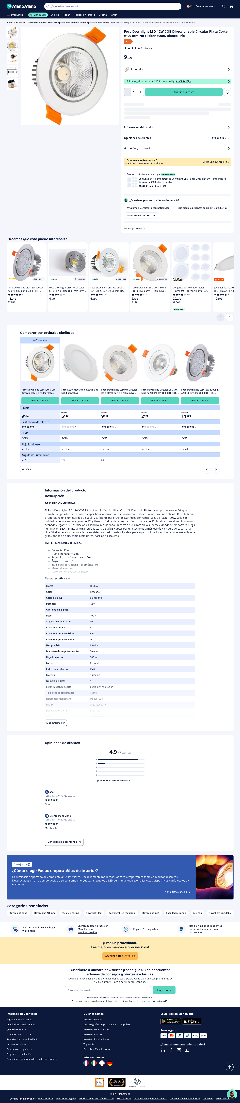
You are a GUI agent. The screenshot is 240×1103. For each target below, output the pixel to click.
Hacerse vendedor (17, 1044)
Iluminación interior (36, 22)
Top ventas (89, 1044)
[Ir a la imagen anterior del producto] (27, 76)
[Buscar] (48, 6)
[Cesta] (231, 6)
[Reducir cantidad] (127, 92)
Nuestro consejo (92, 1019)
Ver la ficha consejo (176, 891)
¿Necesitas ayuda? (17, 1029)
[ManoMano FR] (86, 1063)
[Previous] (207, 470)
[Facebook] (171, 1050)
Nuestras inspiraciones (96, 1039)
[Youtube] (187, 1050)
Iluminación (19, 22)
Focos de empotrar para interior (63, 22)
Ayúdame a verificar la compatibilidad (148, 207)
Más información (160, 1001)
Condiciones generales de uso (150, 1098)
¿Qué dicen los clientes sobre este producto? (201, 207)
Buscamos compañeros (19, 1049)
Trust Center (124, 1098)
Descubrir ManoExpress (96, 1049)
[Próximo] (230, 317)
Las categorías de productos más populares (107, 1024)
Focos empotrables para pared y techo (97, 22)
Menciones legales (66, 1098)
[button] (177, 180)
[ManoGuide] (232, 1094)
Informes (208, 1098)
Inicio (9, 22)
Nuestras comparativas (96, 1029)
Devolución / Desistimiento (21, 1024)
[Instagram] (179, 1050)
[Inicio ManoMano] (22, 6)
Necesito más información (141, 215)
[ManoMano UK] (102, 1063)
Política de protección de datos (96, 1098)
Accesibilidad (223, 1098)
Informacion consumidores (185, 1098)
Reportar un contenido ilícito (22, 1039)
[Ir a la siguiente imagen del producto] (112, 76)
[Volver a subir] (230, 1067)
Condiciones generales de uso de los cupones (32, 1059)
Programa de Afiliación (19, 1054)
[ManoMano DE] (109, 1063)
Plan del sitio (45, 1098)
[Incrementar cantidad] (140, 92)
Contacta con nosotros (19, 1034)
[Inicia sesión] (223, 6)
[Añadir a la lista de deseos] (227, 92)
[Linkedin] (163, 1050)
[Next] (216, 470)
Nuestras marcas (92, 1034)
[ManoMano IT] (94, 1063)
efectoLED (140, 228)
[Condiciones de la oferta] (229, 81)
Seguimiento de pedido (19, 1019)
